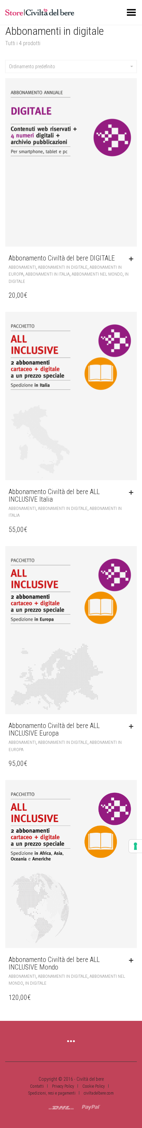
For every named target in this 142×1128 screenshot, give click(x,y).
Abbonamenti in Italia (48, 274)
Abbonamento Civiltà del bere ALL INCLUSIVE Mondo (54, 963)
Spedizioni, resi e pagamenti (51, 1093)
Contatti (37, 1086)
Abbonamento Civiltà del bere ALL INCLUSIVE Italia (54, 495)
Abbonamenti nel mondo (97, 274)
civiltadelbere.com (99, 1093)
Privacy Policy (63, 1086)
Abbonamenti (22, 267)
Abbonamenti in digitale (63, 267)
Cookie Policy (93, 1086)
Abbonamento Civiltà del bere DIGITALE (62, 258)
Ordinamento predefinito (32, 66)
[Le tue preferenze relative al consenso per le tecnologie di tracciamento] (135, 846)
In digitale (36, 983)
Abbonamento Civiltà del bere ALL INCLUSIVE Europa (54, 729)
